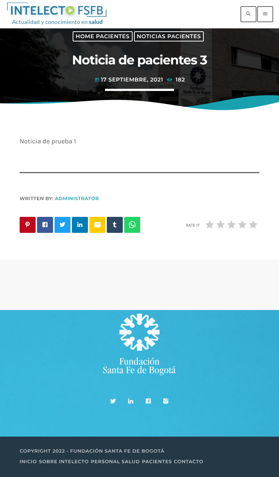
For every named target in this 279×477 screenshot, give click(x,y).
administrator (77, 199)
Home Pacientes (103, 36)
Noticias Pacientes (169, 36)
